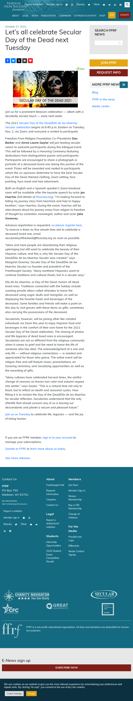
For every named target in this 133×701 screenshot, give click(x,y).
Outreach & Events (85, 16)
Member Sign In (76, 491)
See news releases (17, 458)
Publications (48, 16)
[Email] (120, 4)
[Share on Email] (24, 60)
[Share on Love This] (30, 60)
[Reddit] (109, 4)
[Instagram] (72, 4)
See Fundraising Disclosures (14, 504)
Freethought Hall (55, 485)
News (35, 16)
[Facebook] (66, 4)
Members (74, 479)
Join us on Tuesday (17, 414)
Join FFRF (108, 63)
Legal (25, 16)
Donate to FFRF (15, 449)
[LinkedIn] (115, 4)
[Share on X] (19, 60)
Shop (102, 16)
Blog (95, 92)
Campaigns (65, 16)
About (15, 16)
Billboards (73, 546)
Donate (124, 15)
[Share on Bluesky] (13, 60)
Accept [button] (31, 693)
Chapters (51, 500)
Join (112, 15)
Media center (100, 106)
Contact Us (9, 479)
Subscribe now (66, 668)
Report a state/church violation (52, 524)
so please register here (67, 225)
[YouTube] (104, 4)
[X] (89, 4)
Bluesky (81, 4)
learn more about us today (47, 449)
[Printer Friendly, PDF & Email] (80, 69)
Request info (109, 72)
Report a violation (34, 4)
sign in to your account (58, 437)
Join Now (73, 485)
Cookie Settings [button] (14, 693)
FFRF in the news (103, 99)
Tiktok (96, 4)
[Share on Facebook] (7, 60)
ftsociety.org (44, 197)
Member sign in (54, 4)
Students (52, 536)
